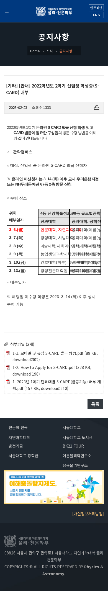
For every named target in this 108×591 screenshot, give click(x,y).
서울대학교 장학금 (23, 455)
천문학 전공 (18, 427)
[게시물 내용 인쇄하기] (96, 108)
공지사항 (66, 50)
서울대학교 (72, 427)
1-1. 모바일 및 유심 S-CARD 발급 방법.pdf (47, 353)
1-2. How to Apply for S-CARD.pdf (43, 367)
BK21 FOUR (73, 446)
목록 (95, 404)
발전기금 (16, 446)
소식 (49, 50)
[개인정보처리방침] (88, 514)
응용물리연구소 (75, 465)
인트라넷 (96, 7)
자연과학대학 (19, 437)
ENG (96, 14)
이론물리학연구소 (77, 455)
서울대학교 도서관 (77, 437)
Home (35, 50)
